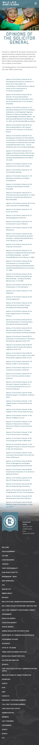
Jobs (3, 692)
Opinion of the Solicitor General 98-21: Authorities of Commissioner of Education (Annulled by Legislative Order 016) (20, 338)
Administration (8, 713)
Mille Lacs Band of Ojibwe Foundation (16, 675)
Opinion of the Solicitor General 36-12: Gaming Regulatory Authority (19, 216)
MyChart (5, 597)
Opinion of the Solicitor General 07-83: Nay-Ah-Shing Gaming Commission (19, 479)
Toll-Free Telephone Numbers (13, 704)
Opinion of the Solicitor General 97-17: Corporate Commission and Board (19, 368)
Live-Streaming (8, 721)
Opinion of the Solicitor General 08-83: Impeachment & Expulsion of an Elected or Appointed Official (20, 471)
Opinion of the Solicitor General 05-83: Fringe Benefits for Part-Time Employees (20, 491)
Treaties (5, 564)
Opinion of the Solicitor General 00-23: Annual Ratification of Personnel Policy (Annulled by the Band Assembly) (19, 321)
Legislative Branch (9, 622)
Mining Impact (7, 593)
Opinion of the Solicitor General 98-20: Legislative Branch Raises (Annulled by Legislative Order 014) (19, 347)
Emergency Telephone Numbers (14, 700)
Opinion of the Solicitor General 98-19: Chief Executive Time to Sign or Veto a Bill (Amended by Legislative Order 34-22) (20, 355)
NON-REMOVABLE (8, 581)
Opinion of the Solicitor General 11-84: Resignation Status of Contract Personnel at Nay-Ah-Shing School (20, 446)
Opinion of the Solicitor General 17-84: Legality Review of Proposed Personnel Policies (19, 403)
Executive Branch (8, 618)
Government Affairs (10, 639)
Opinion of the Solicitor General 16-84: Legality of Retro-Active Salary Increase (19, 410)
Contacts (5, 696)
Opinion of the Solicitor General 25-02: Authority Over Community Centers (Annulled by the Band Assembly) (19, 305)
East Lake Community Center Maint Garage (18, 610)
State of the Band (9, 648)
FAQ (3, 585)
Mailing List (6, 589)
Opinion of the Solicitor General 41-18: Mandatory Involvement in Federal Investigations (19, 178)
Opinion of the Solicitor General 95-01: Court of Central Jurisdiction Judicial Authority (19, 375)
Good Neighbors (8, 560)
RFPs (3, 687)
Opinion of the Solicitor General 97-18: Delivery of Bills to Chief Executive (19, 362)
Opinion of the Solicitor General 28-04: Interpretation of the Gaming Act (19, 285)
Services (5, 664)
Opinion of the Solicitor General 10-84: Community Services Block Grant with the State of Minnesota (20, 455)
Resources (6, 643)
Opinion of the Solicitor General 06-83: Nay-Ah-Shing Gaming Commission (19, 485)
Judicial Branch (8, 627)
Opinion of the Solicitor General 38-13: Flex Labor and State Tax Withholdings (20, 204)
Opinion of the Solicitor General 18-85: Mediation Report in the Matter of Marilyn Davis (20, 394)
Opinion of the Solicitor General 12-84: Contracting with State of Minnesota (19, 439)
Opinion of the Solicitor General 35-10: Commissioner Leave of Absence (19, 222)
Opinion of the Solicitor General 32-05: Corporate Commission (19, 245)
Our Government (8, 551)
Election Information (10, 660)
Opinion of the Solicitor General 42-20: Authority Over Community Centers (19, 165)
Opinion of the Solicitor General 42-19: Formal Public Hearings (19, 171)
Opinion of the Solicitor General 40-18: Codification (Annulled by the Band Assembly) (19, 186)
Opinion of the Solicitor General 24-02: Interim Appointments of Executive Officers (19, 313)
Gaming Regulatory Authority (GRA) (15, 631)
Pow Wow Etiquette (10, 572)
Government (7, 614)
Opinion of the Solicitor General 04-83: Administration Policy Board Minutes (19, 497)
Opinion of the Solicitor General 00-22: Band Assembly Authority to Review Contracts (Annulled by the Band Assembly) (20, 330)
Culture (5, 555)
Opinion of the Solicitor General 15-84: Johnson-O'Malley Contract (19, 416)
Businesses (6, 679)
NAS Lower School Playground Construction (19, 606)
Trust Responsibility (10, 568)
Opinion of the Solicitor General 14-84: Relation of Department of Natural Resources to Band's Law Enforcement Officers (19, 424)
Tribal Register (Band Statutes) (14, 652)
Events (4, 683)
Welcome (5, 547)
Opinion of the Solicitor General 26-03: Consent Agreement (19, 298)
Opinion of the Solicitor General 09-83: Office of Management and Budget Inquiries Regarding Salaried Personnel (19, 463)
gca (3, 738)
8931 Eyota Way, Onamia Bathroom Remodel (18, 602)
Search (4, 729)
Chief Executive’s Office (11, 708)
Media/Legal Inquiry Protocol (13, 656)
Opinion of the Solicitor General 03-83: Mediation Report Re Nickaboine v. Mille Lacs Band (19, 504)
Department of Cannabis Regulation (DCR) (18, 635)
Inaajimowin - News (9, 576)
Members (5, 717)
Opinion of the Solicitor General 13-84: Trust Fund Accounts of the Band (19, 433)
